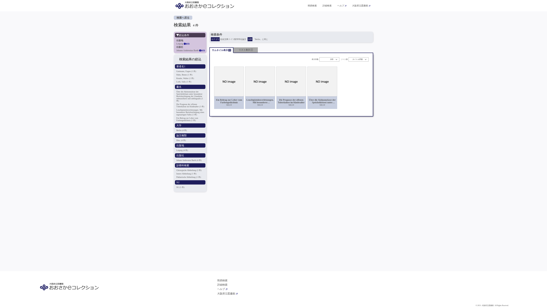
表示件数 (315, 59)
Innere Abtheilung (186, 174)
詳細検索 (327, 5)
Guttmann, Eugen (186, 71)
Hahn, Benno (184, 75)
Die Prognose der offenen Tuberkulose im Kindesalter (190, 105)
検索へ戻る (183, 17)
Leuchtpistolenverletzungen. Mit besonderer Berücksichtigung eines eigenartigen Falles (190, 112)
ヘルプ (340, 5)
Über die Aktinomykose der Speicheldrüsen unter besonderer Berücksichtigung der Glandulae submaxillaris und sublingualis (189, 96)
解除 (188, 44)
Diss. (181, 140)
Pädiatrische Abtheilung (188, 177)
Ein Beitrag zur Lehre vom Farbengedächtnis (187, 119)
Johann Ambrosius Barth (189, 160)
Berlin (181, 130)
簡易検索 (312, 5)
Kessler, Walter (185, 78)
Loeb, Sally (183, 82)
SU (180, 187)
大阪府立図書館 (360, 5)
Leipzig (182, 150)
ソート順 (344, 59)
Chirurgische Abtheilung (189, 170)
